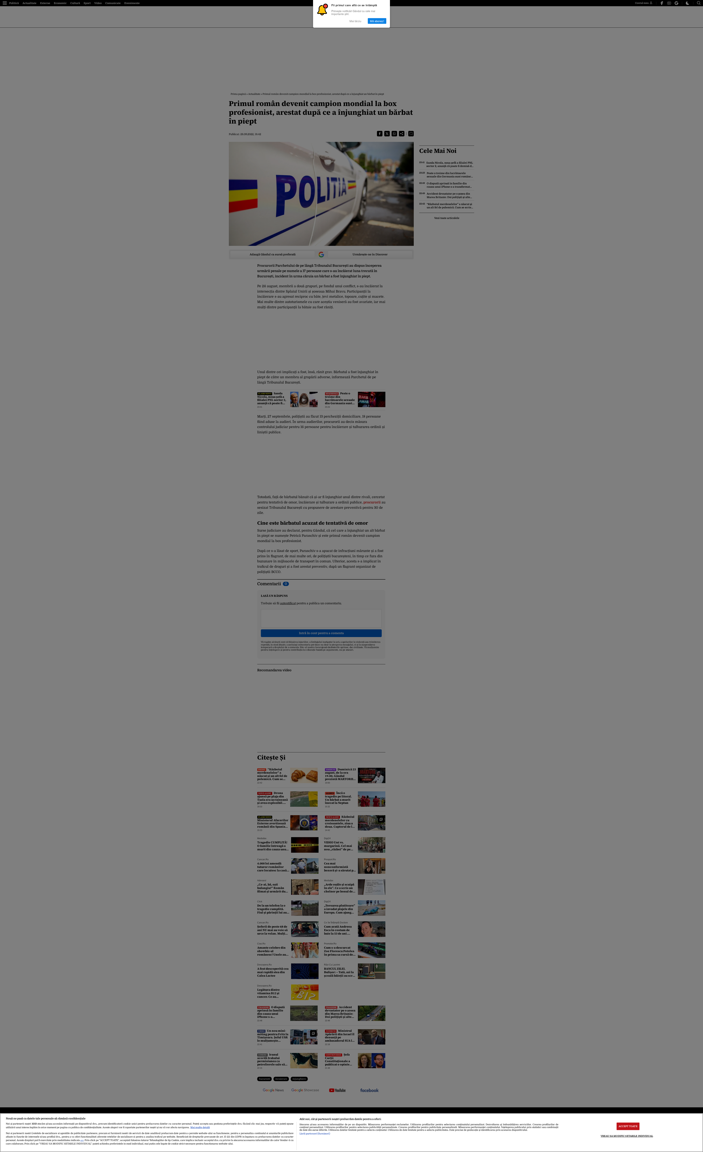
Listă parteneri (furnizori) (315, 1133)
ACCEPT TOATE (628, 1126)
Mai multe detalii (200, 1127)
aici (81, 1140)
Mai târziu (355, 21)
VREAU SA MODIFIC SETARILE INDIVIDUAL (627, 1136)
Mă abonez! (377, 21)
